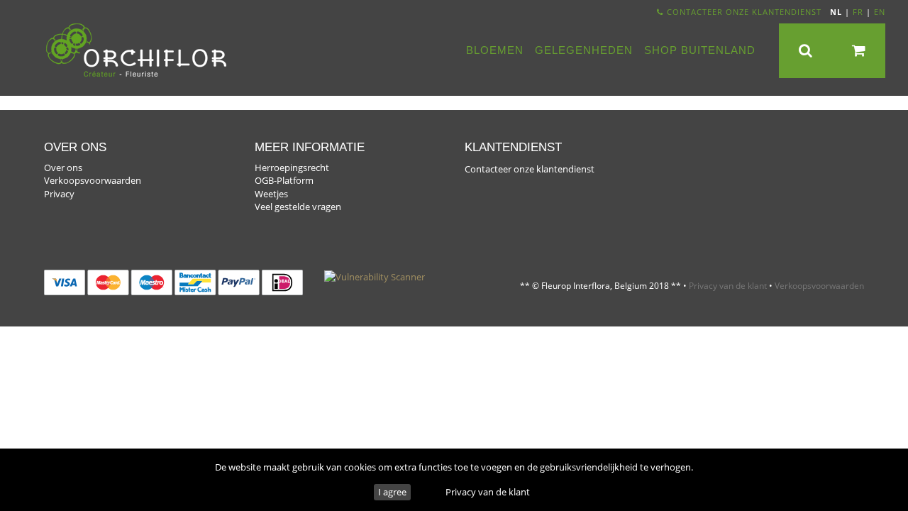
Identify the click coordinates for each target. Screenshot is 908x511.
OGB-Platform (284, 180)
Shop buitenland (699, 50)
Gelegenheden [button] (584, 50)
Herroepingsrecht (292, 167)
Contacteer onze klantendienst (742, 11)
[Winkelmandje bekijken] (858, 50)
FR (858, 11)
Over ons (63, 167)
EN (879, 11)
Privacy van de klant (487, 491)
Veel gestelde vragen (298, 206)
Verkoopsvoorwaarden (92, 180)
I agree (392, 491)
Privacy (59, 193)
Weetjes (271, 193)
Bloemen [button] (495, 50)
